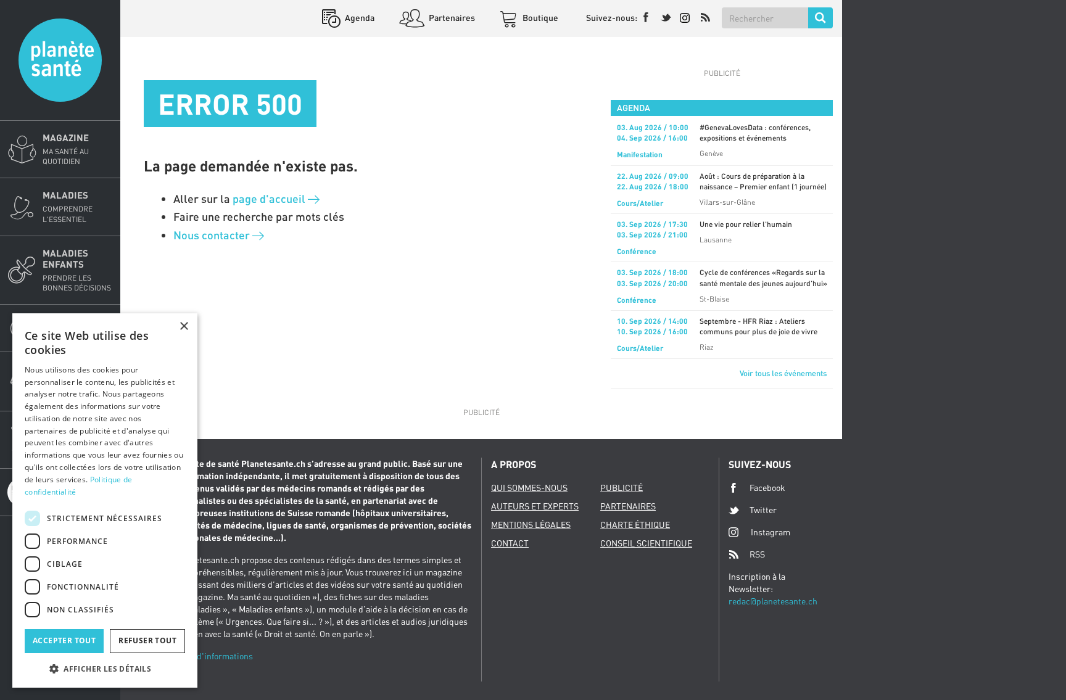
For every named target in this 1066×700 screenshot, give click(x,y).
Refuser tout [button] (147, 640)
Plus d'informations (215, 656)
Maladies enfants (77, 269)
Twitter (763, 509)
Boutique (539, 17)
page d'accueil (270, 198)
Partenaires (451, 17)
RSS (757, 554)
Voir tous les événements (783, 373)
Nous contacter (212, 235)
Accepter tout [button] (64, 640)
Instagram (770, 532)
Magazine (66, 149)
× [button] (183, 326)
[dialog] (104, 500)
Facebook (767, 487)
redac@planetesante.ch (773, 601)
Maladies (68, 206)
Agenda (358, 17)
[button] (105, 668)
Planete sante (60, 60)
